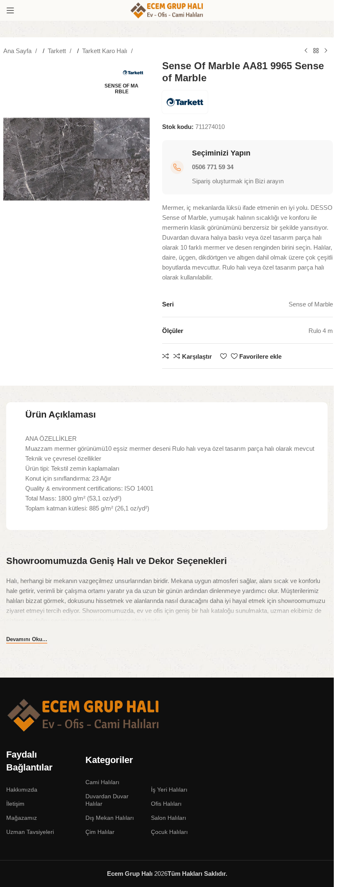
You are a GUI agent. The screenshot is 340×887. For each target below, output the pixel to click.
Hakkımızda (21, 789)
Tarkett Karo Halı (105, 50)
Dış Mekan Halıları (109, 817)
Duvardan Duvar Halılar (107, 800)
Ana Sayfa (18, 50)
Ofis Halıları (166, 803)
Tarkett (58, 50)
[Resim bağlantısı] (83, 714)
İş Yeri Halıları (169, 789)
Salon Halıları (168, 817)
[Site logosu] (167, 9)
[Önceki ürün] (306, 51)
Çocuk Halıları (169, 832)
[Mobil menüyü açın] (10, 10)
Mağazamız (21, 817)
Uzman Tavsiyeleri (30, 832)
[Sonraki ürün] (326, 51)
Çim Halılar (99, 832)
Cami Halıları (102, 782)
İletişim (15, 803)
